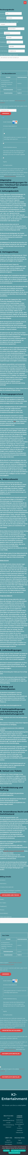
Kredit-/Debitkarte (8, 122)
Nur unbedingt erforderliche (18, 1150)
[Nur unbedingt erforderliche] (26, 1150)
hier (15, 421)
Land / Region (4, 28)
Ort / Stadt (3, 37)
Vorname (2, 13)
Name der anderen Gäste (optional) (9, 22)
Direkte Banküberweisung (10, 147)
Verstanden (6, 1150)
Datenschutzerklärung (10, 176)
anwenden (5, 113)
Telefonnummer (4, 46)
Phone (2, 909)
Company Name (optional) (6, 887)
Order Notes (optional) (5, 916)
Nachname (3, 18)
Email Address (4, 913)
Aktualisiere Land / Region (10, 895)
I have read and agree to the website (12, 1069)
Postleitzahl (3, 42)
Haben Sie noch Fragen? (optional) (9, 55)
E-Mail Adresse (4, 51)
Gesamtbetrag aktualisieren (11, 1030)
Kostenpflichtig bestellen (10, 1053)
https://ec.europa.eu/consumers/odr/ (13, 851)
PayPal (5, 161)
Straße (2, 33)
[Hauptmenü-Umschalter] (25, 2)
